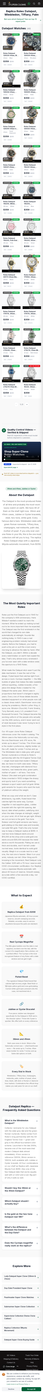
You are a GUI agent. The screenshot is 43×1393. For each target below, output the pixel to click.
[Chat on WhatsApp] (29, 4)
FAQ (32, 1362)
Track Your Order (32, 1355)
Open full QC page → (11, 467)
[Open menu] (4, 3)
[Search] (34, 4)
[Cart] (39, 4)
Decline (11, 1389)
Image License (11, 1370)
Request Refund (32, 1370)
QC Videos (11, 1355)
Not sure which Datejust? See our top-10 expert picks (22, 20)
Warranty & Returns (32, 1359)
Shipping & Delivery (11, 1359)
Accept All (31, 1389)
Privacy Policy (32, 1366)
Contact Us (11, 1362)
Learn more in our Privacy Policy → (18, 1384)
